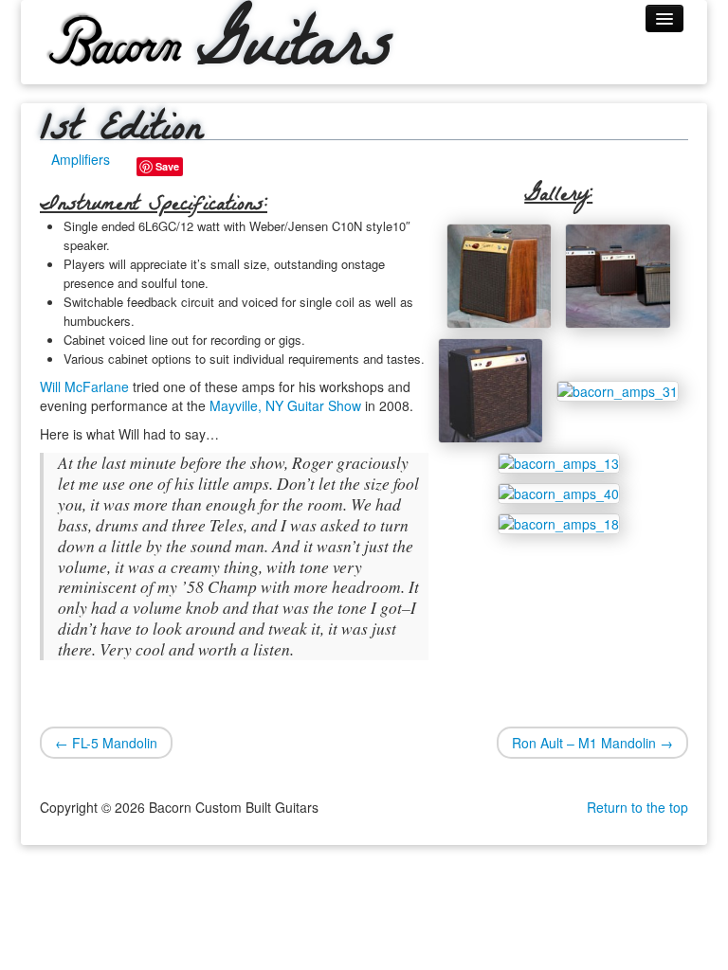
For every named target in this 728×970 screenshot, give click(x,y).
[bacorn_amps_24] (617, 273)
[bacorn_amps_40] (559, 491)
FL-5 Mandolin (106, 742)
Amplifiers (80, 159)
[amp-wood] (499, 273)
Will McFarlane (84, 386)
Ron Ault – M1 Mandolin (592, 742)
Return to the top (637, 807)
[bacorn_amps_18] (559, 521)
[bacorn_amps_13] (559, 461)
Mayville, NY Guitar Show (285, 405)
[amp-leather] (490, 388)
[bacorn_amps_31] (617, 388)
